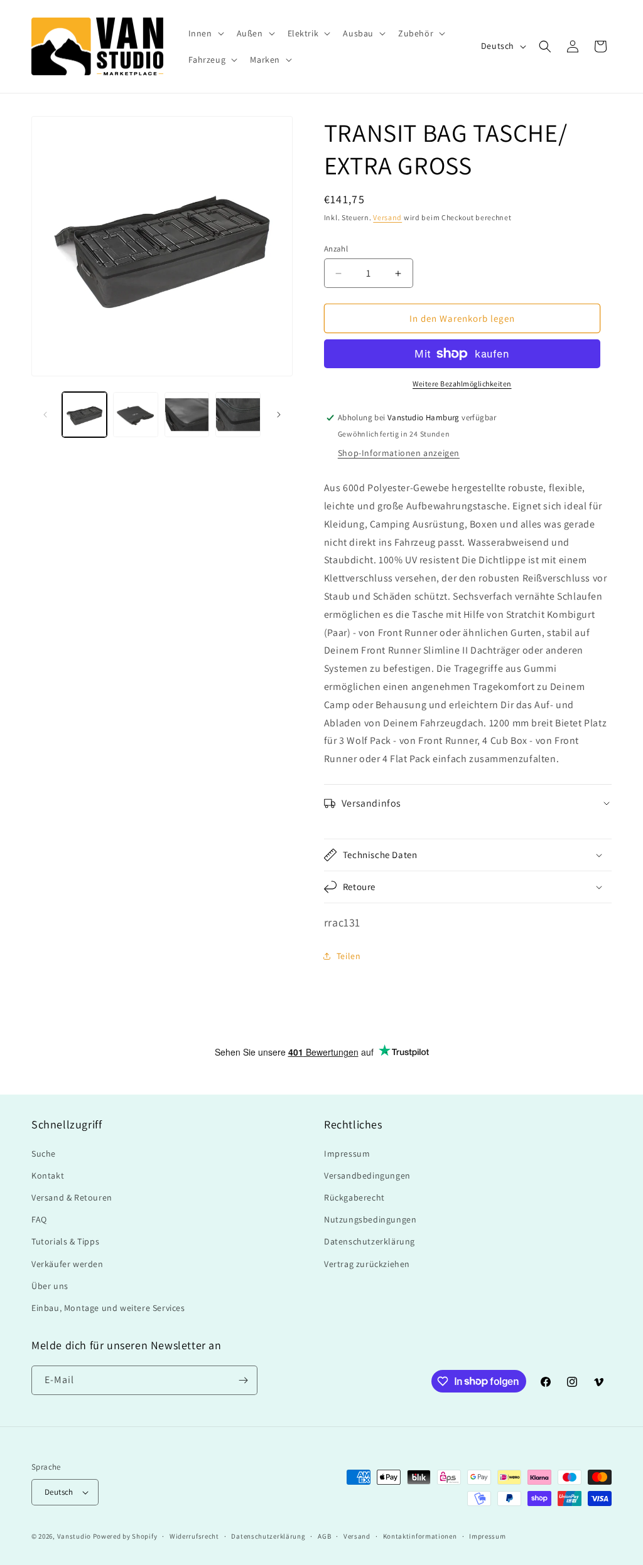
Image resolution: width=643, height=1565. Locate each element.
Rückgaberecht (354, 1197)
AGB (324, 1536)
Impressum (347, 1153)
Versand (387, 217)
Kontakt (47, 1175)
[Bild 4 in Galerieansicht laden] (237, 414)
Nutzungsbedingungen (370, 1219)
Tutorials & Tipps (65, 1241)
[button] (205, 33)
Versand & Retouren (71, 1197)
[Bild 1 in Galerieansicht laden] (84, 414)
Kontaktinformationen (420, 1536)
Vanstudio (74, 1536)
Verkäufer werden (67, 1264)
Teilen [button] (349, 956)
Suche (43, 1153)
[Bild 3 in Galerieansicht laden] (187, 414)
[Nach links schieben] (45, 414)
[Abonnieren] (243, 1380)
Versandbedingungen (367, 1175)
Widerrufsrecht (194, 1536)
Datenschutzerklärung (369, 1241)
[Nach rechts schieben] (279, 414)
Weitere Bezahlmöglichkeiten (462, 383)
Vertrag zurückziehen (367, 1264)
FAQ (39, 1219)
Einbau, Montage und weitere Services (108, 1307)
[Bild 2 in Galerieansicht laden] (135, 414)
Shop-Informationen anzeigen (399, 453)
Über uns (49, 1286)
